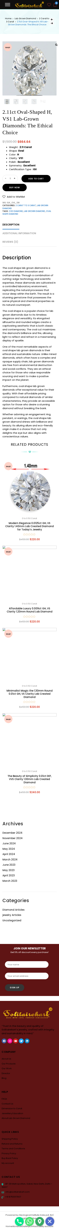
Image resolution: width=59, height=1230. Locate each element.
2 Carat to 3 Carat (26, 205)
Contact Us (7, 1103)
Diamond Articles (13, 909)
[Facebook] (4, 1040)
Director (6, 1073)
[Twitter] (21, 1040)
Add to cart (36, 178)
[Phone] (19, 1221)
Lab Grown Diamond (25, 18)
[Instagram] (9, 1040)
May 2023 (8, 870)
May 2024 (8, 849)
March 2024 (10, 859)
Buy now (14, 187)
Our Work (7, 1068)
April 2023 (8, 875)
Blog (4, 1078)
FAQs (4, 1098)
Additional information (19, 233)
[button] (13, 196)
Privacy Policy (9, 1153)
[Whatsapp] (29, 1221)
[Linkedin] (27, 1040)
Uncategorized (11, 920)
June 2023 (8, 864)
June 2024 (9, 843)
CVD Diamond (16, 211)
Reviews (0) (10, 242)
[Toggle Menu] (7, 4)
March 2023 (9, 881)
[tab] (10, 224)
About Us (6, 1058)
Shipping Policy (10, 1138)
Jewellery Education (12, 1113)
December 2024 (12, 832)
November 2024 (12, 838)
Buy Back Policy (10, 1158)
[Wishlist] (49, 5)
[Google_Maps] (39, 1221)
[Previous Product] (51, 19)
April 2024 (8, 854)
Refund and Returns (12, 1143)
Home (8, 18)
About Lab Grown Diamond (16, 1118)
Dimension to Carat (12, 1108)
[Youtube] (15, 1040)
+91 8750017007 (13, 1196)
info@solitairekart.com (17, 1191)
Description (10, 224)
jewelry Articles (11, 915)
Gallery (25, 1226)
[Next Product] (51, 23)
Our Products (9, 1063)
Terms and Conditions (13, 1148)
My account (8, 1163)
